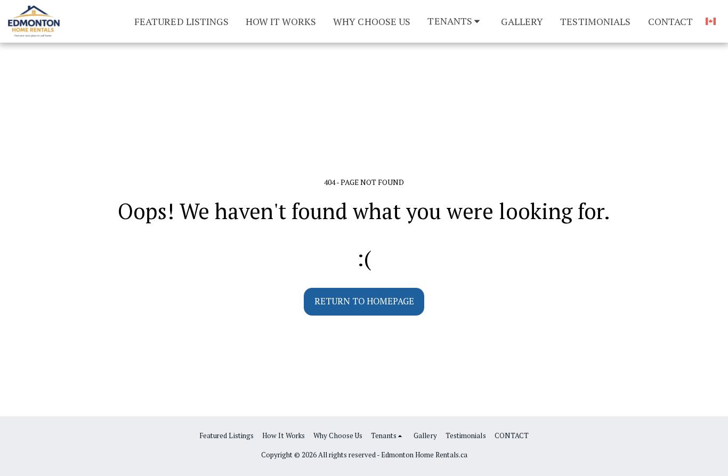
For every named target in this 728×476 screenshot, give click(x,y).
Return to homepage (364, 301)
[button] (455, 21)
